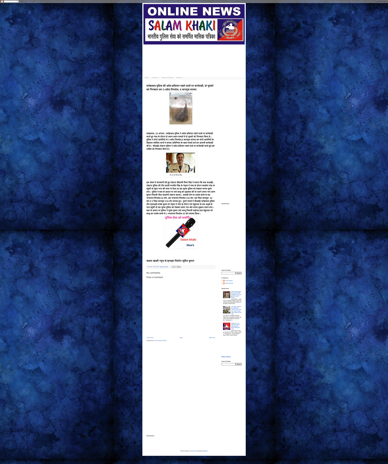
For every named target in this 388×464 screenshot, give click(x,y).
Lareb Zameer (229, 280)
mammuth (193, 451)
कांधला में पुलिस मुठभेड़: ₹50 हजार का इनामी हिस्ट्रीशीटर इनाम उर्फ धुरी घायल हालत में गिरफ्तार (236, 294)
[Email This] (172, 267)
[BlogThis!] (174, 267)
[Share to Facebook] (178, 267)
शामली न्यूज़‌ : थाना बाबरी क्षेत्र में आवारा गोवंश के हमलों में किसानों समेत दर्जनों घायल (235, 326)
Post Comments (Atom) (160, 340)
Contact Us (155, 77)
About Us (179, 77)
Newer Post (150, 337)
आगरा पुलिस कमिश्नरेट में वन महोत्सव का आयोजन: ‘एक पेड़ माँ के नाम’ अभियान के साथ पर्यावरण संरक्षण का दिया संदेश (236, 310)
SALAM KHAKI (229, 283)
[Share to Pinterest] (180, 267)
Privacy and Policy (167, 77)
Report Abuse (226, 357)
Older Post (212, 337)
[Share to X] (176, 267)
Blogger (205, 451)
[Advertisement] (194, 58)
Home (147, 77)
